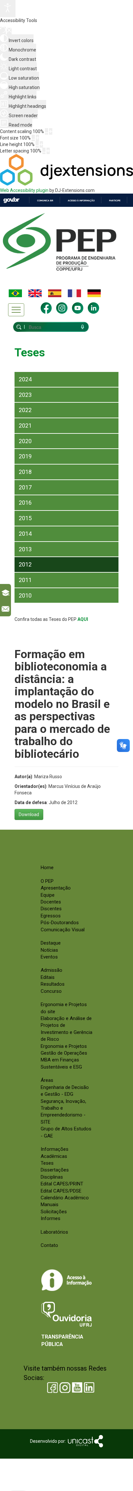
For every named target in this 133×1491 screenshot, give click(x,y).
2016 (25, 502)
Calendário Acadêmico (65, 1198)
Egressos (51, 916)
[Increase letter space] (48, 151)
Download (29, 814)
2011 (25, 580)
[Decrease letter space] (44, 151)
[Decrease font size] (33, 138)
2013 (25, 549)
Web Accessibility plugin (24, 190)
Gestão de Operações (64, 1053)
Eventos (49, 957)
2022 (25, 410)
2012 (25, 564)
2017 (25, 487)
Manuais (49, 1204)
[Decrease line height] (37, 144)
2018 (25, 471)
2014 (25, 533)
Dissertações (55, 1170)
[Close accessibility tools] (9, 31)
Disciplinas (52, 1177)
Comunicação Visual (63, 930)
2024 (25, 379)
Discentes (51, 909)
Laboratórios (54, 1232)
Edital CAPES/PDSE (61, 1191)
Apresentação (56, 888)
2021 (25, 425)
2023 (25, 394)
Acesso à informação (81, 200)
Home (47, 867)
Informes (50, 1218)
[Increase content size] (50, 131)
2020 (25, 441)
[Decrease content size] (46, 131)
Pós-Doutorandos (60, 922)
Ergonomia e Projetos (64, 1046)
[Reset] (3, 30)
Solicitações (54, 1212)
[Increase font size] (37, 138)
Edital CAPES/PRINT (62, 1184)
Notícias (49, 950)
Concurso (51, 991)
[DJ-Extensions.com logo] (66, 183)
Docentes (51, 902)
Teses (47, 1163)
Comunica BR (45, 200)
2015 (25, 518)
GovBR (11, 200)
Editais (48, 977)
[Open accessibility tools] (7, 8)
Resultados (53, 984)
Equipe (48, 895)
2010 (25, 595)
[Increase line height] (41, 144)
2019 (25, 456)
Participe (114, 200)
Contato (49, 1245)
